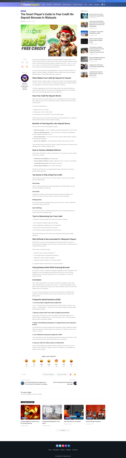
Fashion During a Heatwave (93, 421)
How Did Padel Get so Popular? (72, 421)
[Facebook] (98, 1)
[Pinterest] (101, 1)
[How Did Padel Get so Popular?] (74, 412)
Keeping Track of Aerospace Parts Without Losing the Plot (96, 65)
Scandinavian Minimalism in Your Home (51, 422)
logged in (29, 394)
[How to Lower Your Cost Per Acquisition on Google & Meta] (84, 16)
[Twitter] (99, 1)
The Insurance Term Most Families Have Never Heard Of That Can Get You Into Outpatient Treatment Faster (96, 49)
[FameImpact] (30, 4)
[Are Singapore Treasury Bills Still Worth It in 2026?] (84, 33)
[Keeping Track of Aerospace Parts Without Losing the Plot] (84, 66)
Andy (24, 21)
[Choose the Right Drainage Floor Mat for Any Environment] (84, 59)
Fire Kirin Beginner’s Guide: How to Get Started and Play (30, 422)
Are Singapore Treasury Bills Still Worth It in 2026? (96, 32)
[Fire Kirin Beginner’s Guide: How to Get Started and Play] (30, 412)
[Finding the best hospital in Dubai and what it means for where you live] (84, 74)
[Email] (27, 66)
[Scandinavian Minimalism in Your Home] (52, 412)
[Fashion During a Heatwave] (95, 412)
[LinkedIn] (104, 1)
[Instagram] (103, 1)
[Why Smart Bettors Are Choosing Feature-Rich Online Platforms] (25, 78)
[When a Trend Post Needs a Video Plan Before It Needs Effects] (84, 41)
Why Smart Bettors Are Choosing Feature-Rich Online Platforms (25, 86)
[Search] (104, 4)
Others (23, 11)
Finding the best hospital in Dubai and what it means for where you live (96, 73)
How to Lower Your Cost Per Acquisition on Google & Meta (96, 15)
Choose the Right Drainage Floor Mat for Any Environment (97, 58)
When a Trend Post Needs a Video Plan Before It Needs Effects (96, 40)
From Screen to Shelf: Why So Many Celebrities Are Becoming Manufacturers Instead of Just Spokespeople (97, 23)
